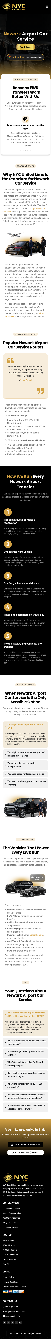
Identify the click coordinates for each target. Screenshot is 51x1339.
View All (6, 1264)
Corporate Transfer (10, 1227)
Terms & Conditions (10, 1282)
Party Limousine (9, 1223)
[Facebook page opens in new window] (4, 1322)
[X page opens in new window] (8, 1322)
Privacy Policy (8, 1277)
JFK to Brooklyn (9, 1240)
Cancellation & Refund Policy (14, 1287)
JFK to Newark (9, 1245)
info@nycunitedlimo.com (14, 1311)
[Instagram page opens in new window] (20, 1322)
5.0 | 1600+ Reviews (33, 57)
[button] (47, 6)
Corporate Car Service (11, 1208)
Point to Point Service (11, 1218)
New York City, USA (12, 1316)
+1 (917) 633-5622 (12, 1307)
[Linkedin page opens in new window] (12, 1322)
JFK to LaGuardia (10, 1250)
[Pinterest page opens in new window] (16, 1322)
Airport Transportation (12, 1213)
